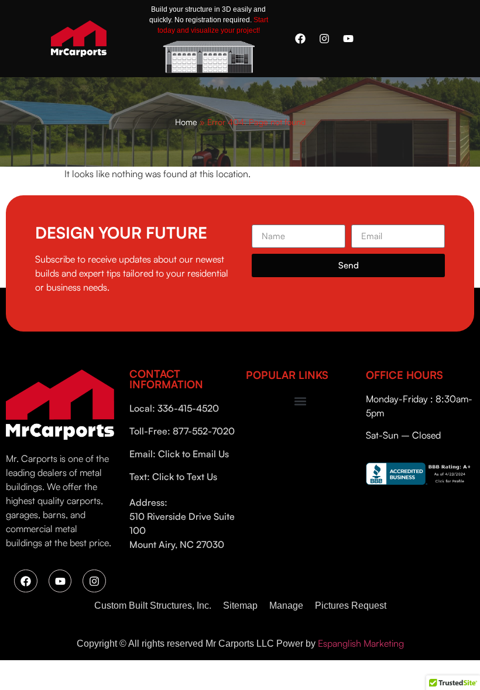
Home (186, 121)
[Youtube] (348, 38)
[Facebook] (300, 38)
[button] (300, 401)
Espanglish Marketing (361, 643)
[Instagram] (324, 38)
